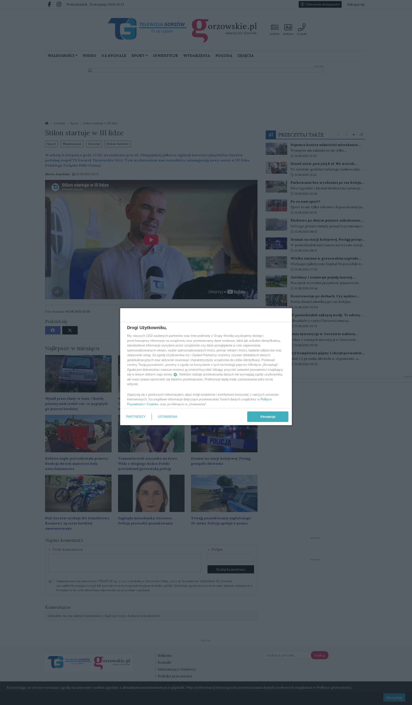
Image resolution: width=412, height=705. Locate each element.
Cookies (152, 404)
